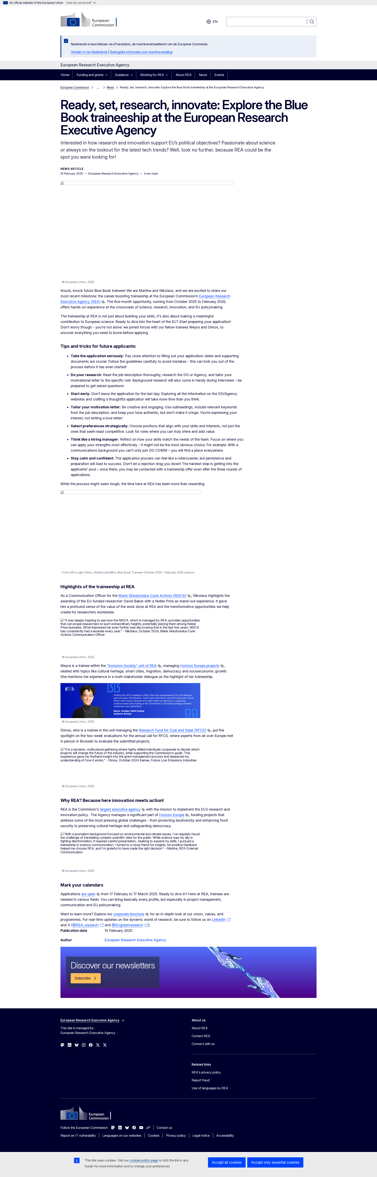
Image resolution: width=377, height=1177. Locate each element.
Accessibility (225, 1135)
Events (219, 75)
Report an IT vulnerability (78, 1135)
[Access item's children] (107, 74)
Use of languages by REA (210, 1088)
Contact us (164, 1128)
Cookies (153, 1135)
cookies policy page (144, 1160)
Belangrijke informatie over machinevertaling (141, 52)
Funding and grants (90, 75)
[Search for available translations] (103, 302)
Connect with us (203, 1044)
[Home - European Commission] (92, 20)
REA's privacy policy (206, 1072)
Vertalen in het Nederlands (89, 52)
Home (65, 75)
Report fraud (201, 1080)
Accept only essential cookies (275, 1162)
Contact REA (201, 1036)
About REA (184, 75)
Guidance (122, 75)
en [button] (215, 21)
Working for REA (152, 75)
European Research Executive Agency (135, 940)
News (203, 75)
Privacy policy (176, 1135)
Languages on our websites (121, 1135)
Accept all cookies (227, 1162)
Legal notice (201, 1135)
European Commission (74, 87)
